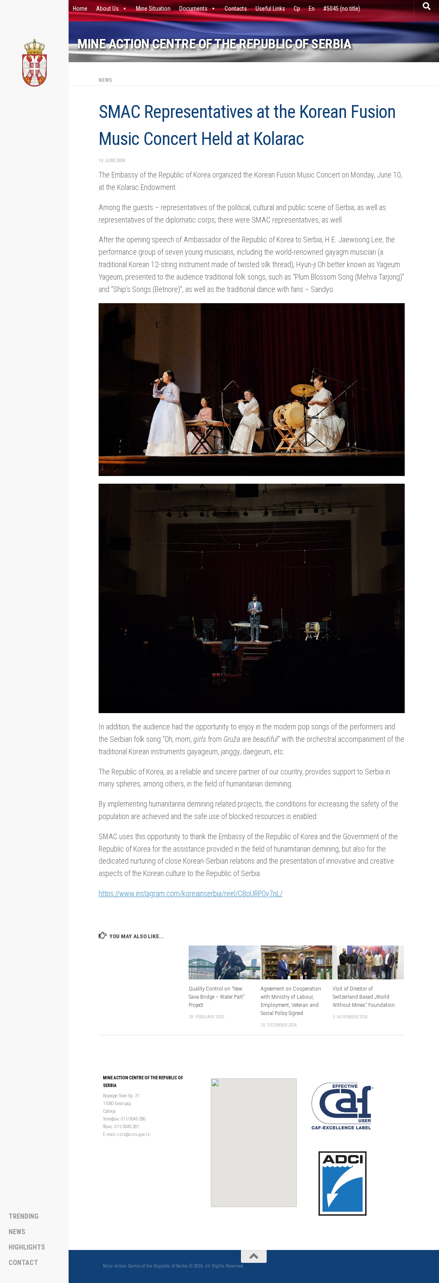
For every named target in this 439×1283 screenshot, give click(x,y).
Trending (24, 1216)
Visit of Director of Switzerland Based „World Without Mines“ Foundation (364, 996)
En (312, 8)
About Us (107, 8)
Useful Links (270, 8)
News (105, 80)
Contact (23, 1263)
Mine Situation (153, 8)
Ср (297, 8)
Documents (193, 8)
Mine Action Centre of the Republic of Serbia (214, 44)
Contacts (236, 8)
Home (80, 8)
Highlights (27, 1247)
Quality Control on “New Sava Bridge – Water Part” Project (216, 996)
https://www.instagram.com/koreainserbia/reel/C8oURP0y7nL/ (191, 893)
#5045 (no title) (341, 8)
